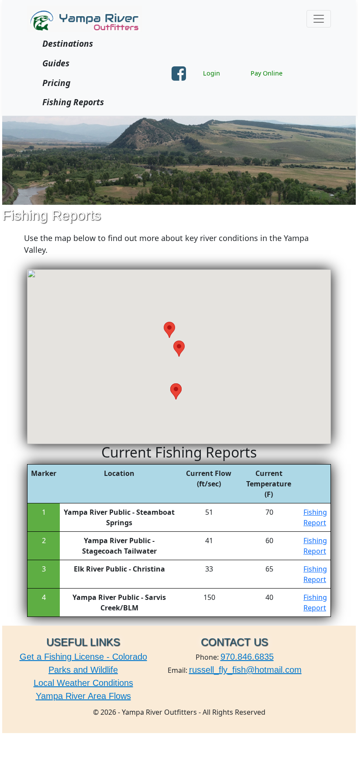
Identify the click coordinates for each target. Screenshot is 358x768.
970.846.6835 (247, 656)
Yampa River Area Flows (83, 696)
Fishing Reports (73, 102)
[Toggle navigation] (318, 19)
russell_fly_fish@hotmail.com (245, 670)
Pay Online (266, 73)
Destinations (67, 43)
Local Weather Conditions (83, 683)
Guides (55, 63)
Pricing (56, 83)
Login (211, 73)
